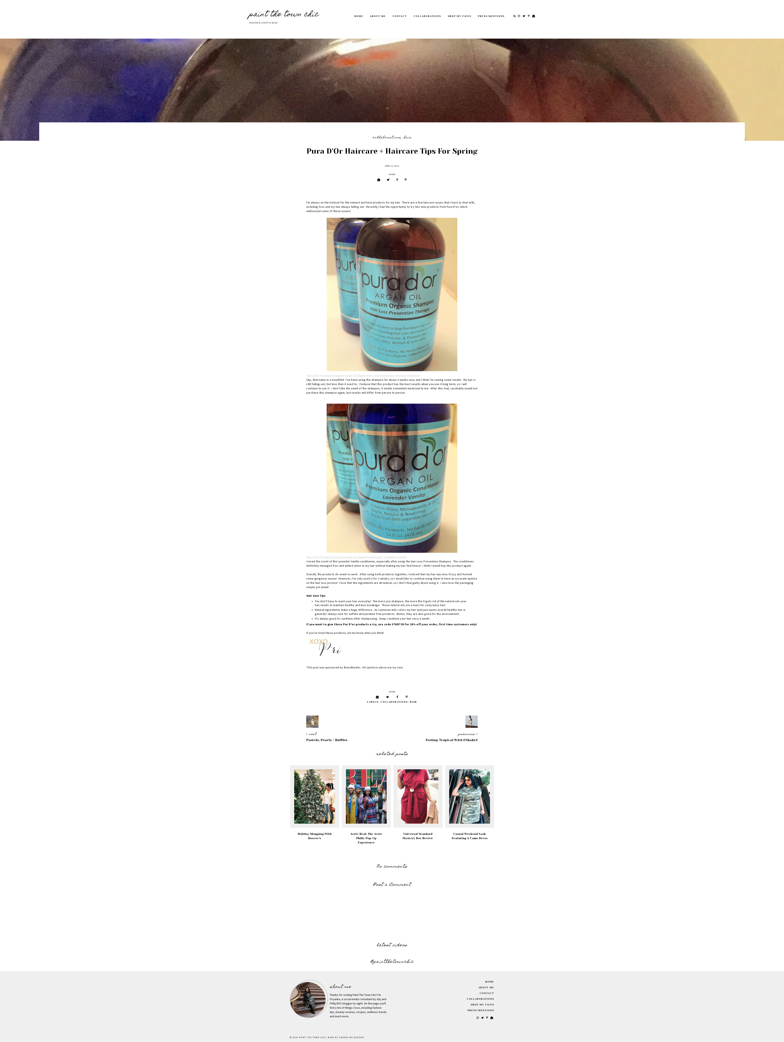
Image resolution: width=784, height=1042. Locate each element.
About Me (378, 16)
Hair (408, 138)
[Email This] (378, 180)
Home (358, 16)
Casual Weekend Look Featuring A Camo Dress (470, 836)
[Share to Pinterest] (406, 180)
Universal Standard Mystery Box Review (418, 836)
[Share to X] (388, 180)
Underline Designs (351, 1037)
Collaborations (427, 16)
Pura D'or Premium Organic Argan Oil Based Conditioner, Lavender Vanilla (356, 557)
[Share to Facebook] (397, 180)
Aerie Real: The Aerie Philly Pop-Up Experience (366, 838)
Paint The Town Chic (284, 14)
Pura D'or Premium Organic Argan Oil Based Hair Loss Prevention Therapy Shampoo (363, 375)
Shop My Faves (459, 16)
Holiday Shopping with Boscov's (315, 836)
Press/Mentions (491, 16)
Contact (399, 16)
